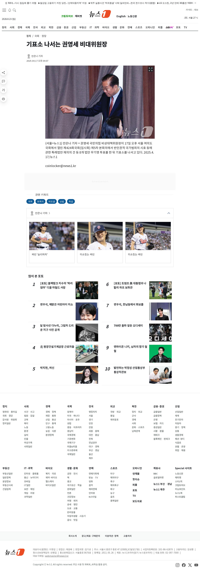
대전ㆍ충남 (94, 435)
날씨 (26, 435)
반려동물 (71, 512)
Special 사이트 (183, 468)
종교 (69, 481)
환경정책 (50, 435)
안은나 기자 (37, 56)
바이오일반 (51, 485)
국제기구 (71, 442)
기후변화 (71, 439)
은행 (155, 419)
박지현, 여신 (47, 368)
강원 (91, 427)
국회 (30, 201)
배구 (112, 489)
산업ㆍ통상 (51, 419)
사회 (26, 406)
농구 (112, 493)
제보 (196, 9)
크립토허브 (67, 16)
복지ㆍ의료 (51, 473)
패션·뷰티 (179, 439)
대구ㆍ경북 (94, 446)
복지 (26, 423)
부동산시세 (7, 485)
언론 (69, 493)
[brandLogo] (100, 13)
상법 (62, 201)
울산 (91, 454)
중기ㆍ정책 (180, 427)
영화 (91, 481)
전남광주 (93, 442)
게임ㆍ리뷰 (29, 493)
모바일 (27, 481)
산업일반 (179, 411)
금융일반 (157, 411)
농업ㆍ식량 (51, 431)
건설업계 (6, 489)
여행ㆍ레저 (72, 500)
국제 (69, 406)
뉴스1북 (178, 493)
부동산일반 (7, 473)
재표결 (51, 201)
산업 (177, 406)
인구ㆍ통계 (51, 423)
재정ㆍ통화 (51, 415)
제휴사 (156, 468)
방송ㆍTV (93, 477)
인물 (26, 439)
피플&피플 (72, 446)
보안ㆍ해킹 (29, 489)
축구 (112, 481)
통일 (112, 415)
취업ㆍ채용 (180, 450)
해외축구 (114, 485)
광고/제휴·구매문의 (91, 536)
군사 (134, 415)
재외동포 (114, 419)
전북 (91, 439)
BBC (155, 473)
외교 (112, 406)
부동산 (6, 468)
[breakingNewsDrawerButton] (9, 10)
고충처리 (127, 536)
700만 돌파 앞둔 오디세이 (128, 325)
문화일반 (71, 489)
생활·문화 (72, 468)
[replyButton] (3, 81)
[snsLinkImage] (177, 564)
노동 (26, 427)
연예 (91, 468)
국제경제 (71, 435)
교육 (26, 419)
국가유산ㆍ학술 (74, 485)
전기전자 (179, 419)
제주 (91, 458)
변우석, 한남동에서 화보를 (128, 304)
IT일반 (27, 485)
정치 (4, 406)
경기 (91, 419)
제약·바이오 (51, 477)
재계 (177, 415)
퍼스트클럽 (180, 496)
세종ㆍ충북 (94, 431)
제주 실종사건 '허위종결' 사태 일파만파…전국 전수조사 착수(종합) (112, 3)
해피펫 (78, 16)
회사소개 (73, 536)
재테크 (156, 435)
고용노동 (50, 427)
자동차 (178, 423)
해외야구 (114, 477)
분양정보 (6, 481)
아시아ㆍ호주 (73, 419)
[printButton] (3, 99)
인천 (91, 423)
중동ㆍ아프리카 (74, 427)
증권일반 (157, 427)
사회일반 (28, 446)
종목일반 (114, 500)
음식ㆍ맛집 (72, 520)
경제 (48, 406)
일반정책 (6, 477)
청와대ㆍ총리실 (9, 411)
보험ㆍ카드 (158, 423)
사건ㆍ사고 (29, 411)
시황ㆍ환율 (158, 431)
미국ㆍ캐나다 (73, 415)
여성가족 (28, 442)
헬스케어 (50, 481)
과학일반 (28, 496)
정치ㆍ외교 (137, 411)
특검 (71, 201)
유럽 (69, 423)
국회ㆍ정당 (7, 415)
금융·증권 (158, 406)
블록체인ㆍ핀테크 (161, 439)
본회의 (40, 201)
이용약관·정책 (111, 536)
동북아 (70, 411)
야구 (112, 473)
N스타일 (92, 496)
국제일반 (71, 454)
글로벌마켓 (158, 477)
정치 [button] (28, 36)
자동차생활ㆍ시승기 (76, 516)
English (121, 16)
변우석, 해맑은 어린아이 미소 (56, 304)
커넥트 (189, 9)
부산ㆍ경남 (94, 450)
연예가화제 (94, 473)
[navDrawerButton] (4, 10)
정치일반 (6, 423)
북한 (134, 406)
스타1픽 (178, 481)
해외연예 (93, 489)
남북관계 (136, 431)
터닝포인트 (180, 489)
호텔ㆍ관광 (180, 446)
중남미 (70, 431)
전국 (91, 406)
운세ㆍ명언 (72, 504)
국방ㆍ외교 (115, 411)
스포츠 (113, 468)
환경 (26, 431)
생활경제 (179, 435)
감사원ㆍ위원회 (9, 419)
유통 (177, 431)
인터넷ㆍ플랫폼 (31, 473)
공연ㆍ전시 (72, 473)
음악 (91, 485)
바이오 (49, 468)
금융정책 (157, 415)
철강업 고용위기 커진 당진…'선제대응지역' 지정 (52, 3)
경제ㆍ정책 (51, 411)
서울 (91, 415)
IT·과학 (28, 468)
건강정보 (71, 496)
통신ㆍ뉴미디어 (31, 477)
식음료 (178, 442)
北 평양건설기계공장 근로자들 (57, 347)
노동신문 (132, 16)
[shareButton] (3, 72)
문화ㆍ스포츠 (138, 427)
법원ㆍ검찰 (29, 415)
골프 (112, 496)
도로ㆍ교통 (72, 508)
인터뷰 (92, 493)
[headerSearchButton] (14, 10)
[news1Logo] (15, 552)
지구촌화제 (72, 450)
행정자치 (93, 411)
